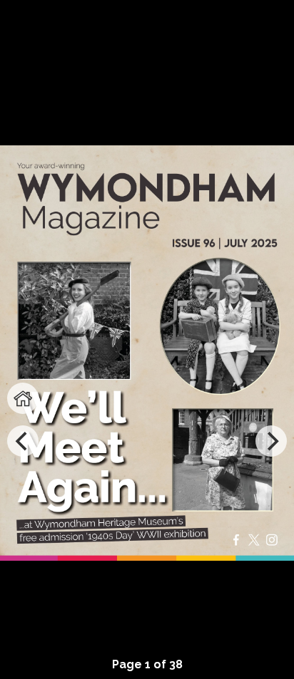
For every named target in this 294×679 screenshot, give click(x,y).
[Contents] (23, 398)
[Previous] (23, 441)
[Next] (271, 441)
